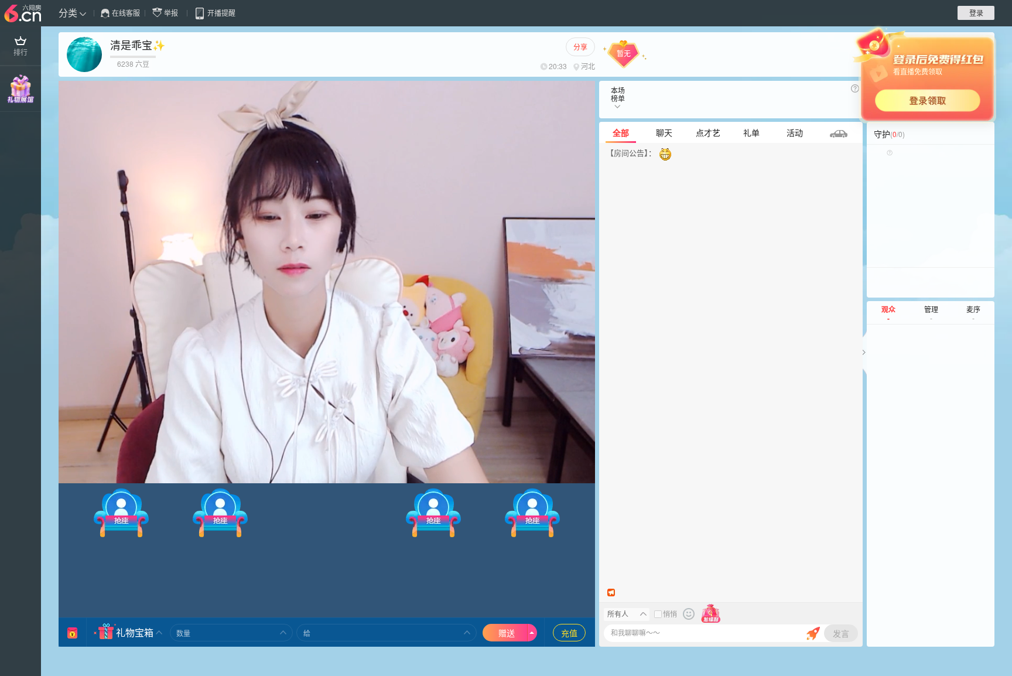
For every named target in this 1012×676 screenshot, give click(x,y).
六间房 (24, 14)
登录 (976, 13)
